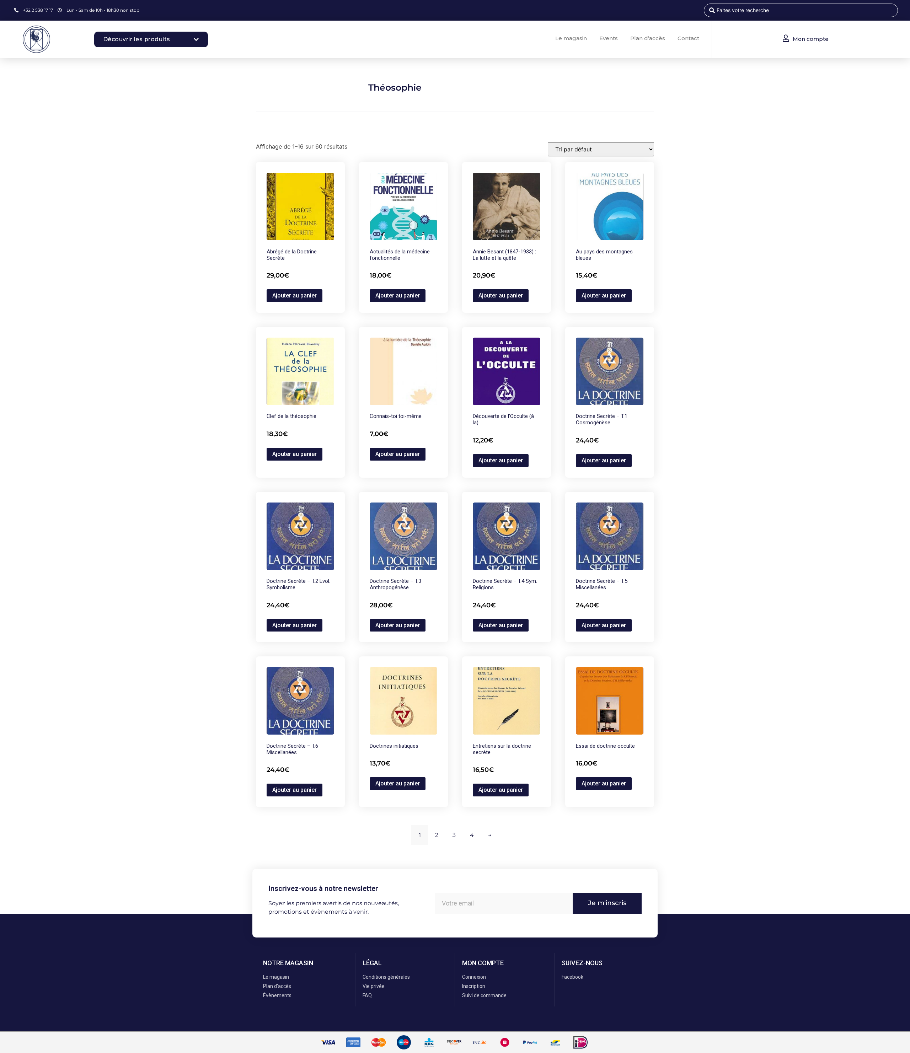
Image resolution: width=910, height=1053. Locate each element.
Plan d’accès (647, 38)
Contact (688, 38)
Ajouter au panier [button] (294, 295)
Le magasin (571, 38)
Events (608, 38)
